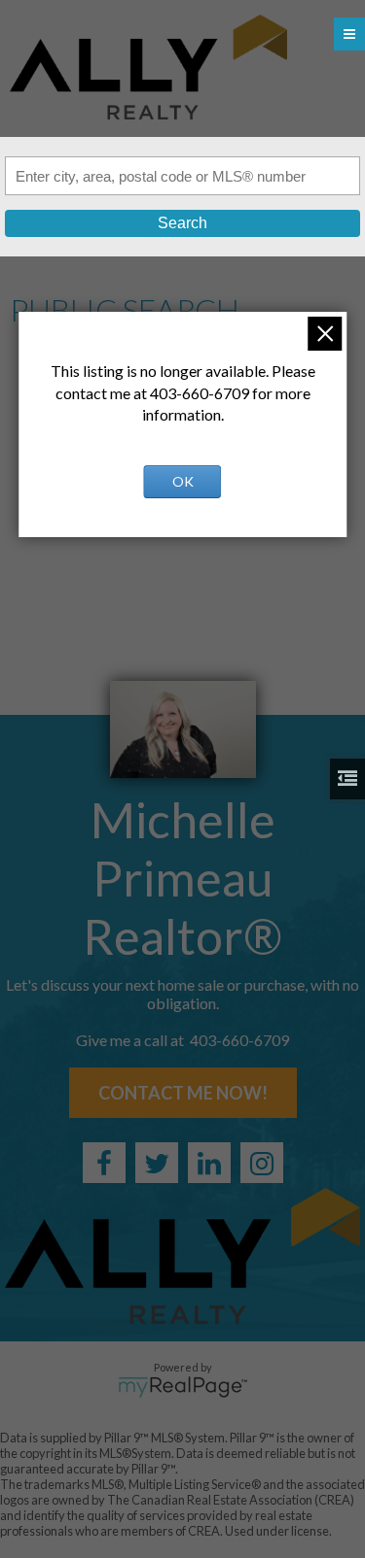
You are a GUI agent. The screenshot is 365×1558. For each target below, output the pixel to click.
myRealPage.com (182, 1387)
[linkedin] (209, 1162)
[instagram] (261, 1162)
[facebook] (104, 1162)
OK (183, 481)
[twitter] (156, 1162)
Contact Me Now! (183, 1092)
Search (182, 223)
